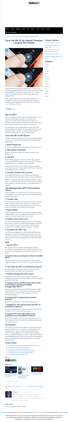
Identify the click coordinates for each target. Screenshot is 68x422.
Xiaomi (30, 88)
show (13, 109)
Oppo (46, 81)
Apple (46, 66)
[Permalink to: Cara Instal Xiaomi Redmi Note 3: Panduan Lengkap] (37, 369)
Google (23, 175)
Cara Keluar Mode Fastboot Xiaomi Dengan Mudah (34, 386)
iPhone (46, 76)
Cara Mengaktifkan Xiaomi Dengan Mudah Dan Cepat (14, 386)
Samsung (47, 86)
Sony (46, 89)
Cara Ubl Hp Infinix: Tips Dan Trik (53, 43)
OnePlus (47, 79)
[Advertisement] (34, 17)
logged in (14, 406)
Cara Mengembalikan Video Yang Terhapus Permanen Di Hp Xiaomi (11, 375)
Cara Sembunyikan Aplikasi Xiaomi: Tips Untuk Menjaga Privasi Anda (24, 376)
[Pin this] (11, 360)
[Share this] (6, 360)
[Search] (61, 32)
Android (47, 64)
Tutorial (47, 91)
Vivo (46, 93)
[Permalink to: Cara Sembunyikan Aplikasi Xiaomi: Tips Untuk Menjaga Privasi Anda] (24, 370)
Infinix (46, 74)
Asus (46, 69)
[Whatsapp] (15, 360)
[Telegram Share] (13, 360)
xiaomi (17, 381)
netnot (15, 392)
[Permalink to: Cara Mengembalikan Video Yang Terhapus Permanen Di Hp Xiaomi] (11, 369)
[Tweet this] (8, 360)
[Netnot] (34, 3)
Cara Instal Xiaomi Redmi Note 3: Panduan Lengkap (36, 373)
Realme (47, 84)
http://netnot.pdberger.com (24, 392)
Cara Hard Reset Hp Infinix (51, 54)
